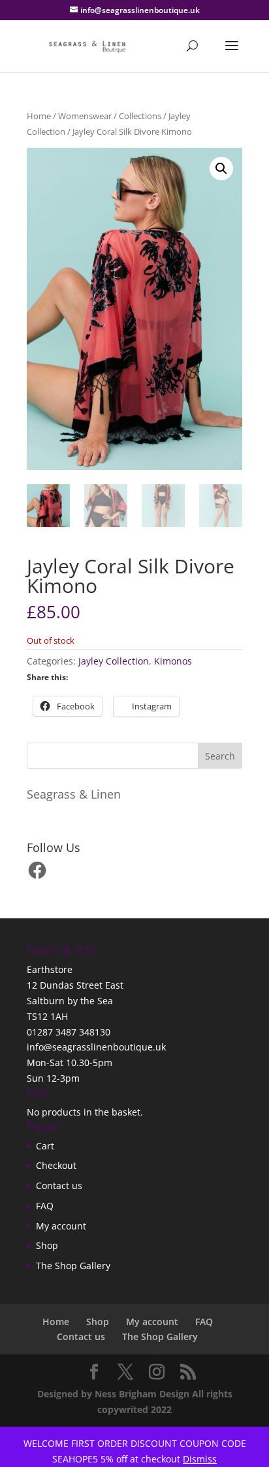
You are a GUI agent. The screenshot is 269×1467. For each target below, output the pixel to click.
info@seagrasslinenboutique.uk (96, 1047)
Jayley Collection (113, 661)
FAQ (45, 1206)
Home (39, 116)
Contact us (59, 1185)
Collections (140, 116)
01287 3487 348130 (68, 1032)
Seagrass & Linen (74, 794)
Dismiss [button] (200, 1459)
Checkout (56, 1165)
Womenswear (85, 116)
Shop (47, 1245)
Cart (45, 1146)
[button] (221, 168)
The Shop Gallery (73, 1265)
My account (61, 1226)
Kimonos (173, 661)
